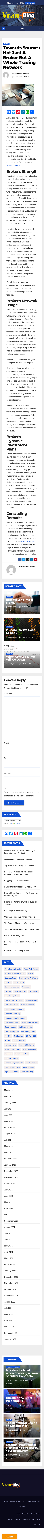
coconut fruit (19, 982)
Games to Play (31, 1000)
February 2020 (10, 1333)
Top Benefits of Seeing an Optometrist (20, 866)
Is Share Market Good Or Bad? (20, 631)
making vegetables (28, 1031)
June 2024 (8, 1115)
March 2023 (9, 1152)
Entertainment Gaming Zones (16, 951)
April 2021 (8, 1252)
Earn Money (33, 991)
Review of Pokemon (26, 1045)
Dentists (8, 991)
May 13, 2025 (13, 1380)
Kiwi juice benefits (26, 1027)
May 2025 (8, 1090)
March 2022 (9, 1215)
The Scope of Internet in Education (19, 923)
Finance (6, 43)
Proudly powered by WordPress (15, 1501)
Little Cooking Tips (12, 1031)
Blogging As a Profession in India (18, 881)
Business (10, 1441)
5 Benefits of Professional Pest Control (20, 887)
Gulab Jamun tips (12, 1005)
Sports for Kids (31, 1063)
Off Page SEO (31, 1036)
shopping (8, 1054)
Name (7, 743)
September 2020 (11, 1296)
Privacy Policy (35, 1514)
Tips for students (11, 1072)
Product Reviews (18, 1040)
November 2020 (11, 1283)
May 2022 (8, 1202)
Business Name (11, 978)
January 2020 (10, 1339)
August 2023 (9, 1134)
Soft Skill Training (11, 1058)
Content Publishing (14, 1519)
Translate (18, 823)
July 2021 (8, 1233)
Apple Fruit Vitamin (31, 969)
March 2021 (9, 1258)
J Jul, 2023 (12, 637)
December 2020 (11, 1277)
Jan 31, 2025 (13, 1430)
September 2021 (11, 1221)
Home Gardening (27, 1005)
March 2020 (9, 1327)
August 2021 (9, 1227)
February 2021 (10, 1265)
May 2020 (8, 1314)
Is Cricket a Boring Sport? (15, 936)
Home (18, 1514)
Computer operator (12, 987)
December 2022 (11, 1171)
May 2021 (8, 1246)
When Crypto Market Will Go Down (20, 658)
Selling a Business (29, 1049)
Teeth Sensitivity (28, 1067)
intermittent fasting (12, 1023)
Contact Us (36, 1524)
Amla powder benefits (13, 969)
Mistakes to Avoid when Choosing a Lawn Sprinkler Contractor (22, 1373)
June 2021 (8, 1240)
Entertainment (11, 1395)
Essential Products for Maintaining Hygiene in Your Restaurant (22, 1447)
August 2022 (9, 1184)
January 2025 (10, 1103)
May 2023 (8, 1146)
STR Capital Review (12, 1067)
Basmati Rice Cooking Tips (15, 973)
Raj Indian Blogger (21, 73)
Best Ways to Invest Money (19, 601)
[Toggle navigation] (22, 28)
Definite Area (31, 77)
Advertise (26, 1519)
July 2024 (8, 1109)
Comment (8, 694)
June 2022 (8, 1196)
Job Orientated (10, 1027)
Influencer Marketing (12, 1014)
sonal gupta (27, 637)
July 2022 (8, 1190)
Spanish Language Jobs (14, 1063)
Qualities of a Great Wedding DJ (18, 859)
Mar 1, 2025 (12, 1405)
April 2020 (8, 1321)
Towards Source (13, 165)
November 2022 (11, 1177)
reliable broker (10, 1045)
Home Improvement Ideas (14, 1009)
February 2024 (10, 1128)
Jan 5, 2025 (12, 1455)
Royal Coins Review (12, 1049)
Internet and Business (30, 1023)
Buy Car (8, 982)
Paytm (7, 1040)
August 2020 (9, 1302)
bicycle (30, 973)
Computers (26, 987)
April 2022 (8, 1208)
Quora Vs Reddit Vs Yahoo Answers (19, 917)
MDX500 (8, 1036)
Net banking (18, 1036)
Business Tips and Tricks (28, 978)
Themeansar (22, 1507)
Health (9, 1419)
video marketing (27, 1072)
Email (7, 758)
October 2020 (10, 1289)
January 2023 (10, 1165)
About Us (25, 1514)
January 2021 (10, 1271)
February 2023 (10, 1159)
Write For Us (36, 1519)
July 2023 (8, 1140)
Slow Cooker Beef (21, 1054)
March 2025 (9, 1096)
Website (7, 773)
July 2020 (8, 1308)
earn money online (12, 996)
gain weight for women (14, 1000)
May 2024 (8, 1121)
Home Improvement (13, 1367)
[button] (40, 28)
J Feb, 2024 (12, 607)
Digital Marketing (20, 991)
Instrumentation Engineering (15, 1018)
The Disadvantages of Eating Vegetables (21, 929)
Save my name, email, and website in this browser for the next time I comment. (21, 794)
